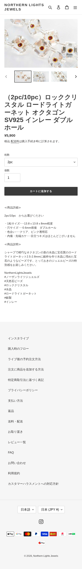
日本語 (25, 509)
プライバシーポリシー (23, 390)
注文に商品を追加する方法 (26, 369)
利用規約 (14, 473)
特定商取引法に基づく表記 (26, 380)
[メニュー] (75, 7)
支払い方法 (15, 400)
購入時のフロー (18, 348)
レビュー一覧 (17, 442)
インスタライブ (18, 338)
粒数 (7, 154)
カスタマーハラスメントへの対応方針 (33, 483)
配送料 (15, 141)
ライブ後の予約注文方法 (24, 359)
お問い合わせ (17, 463)
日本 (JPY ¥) (50, 509)
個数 (7, 170)
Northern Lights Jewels (24, 7)
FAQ (11, 452)
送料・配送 (15, 421)
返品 (11, 411)
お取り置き (15, 431)
